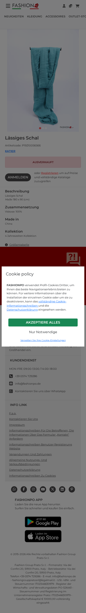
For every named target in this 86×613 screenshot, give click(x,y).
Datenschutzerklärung (22, 309)
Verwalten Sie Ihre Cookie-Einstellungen (43, 340)
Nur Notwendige (43, 332)
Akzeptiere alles (43, 322)
